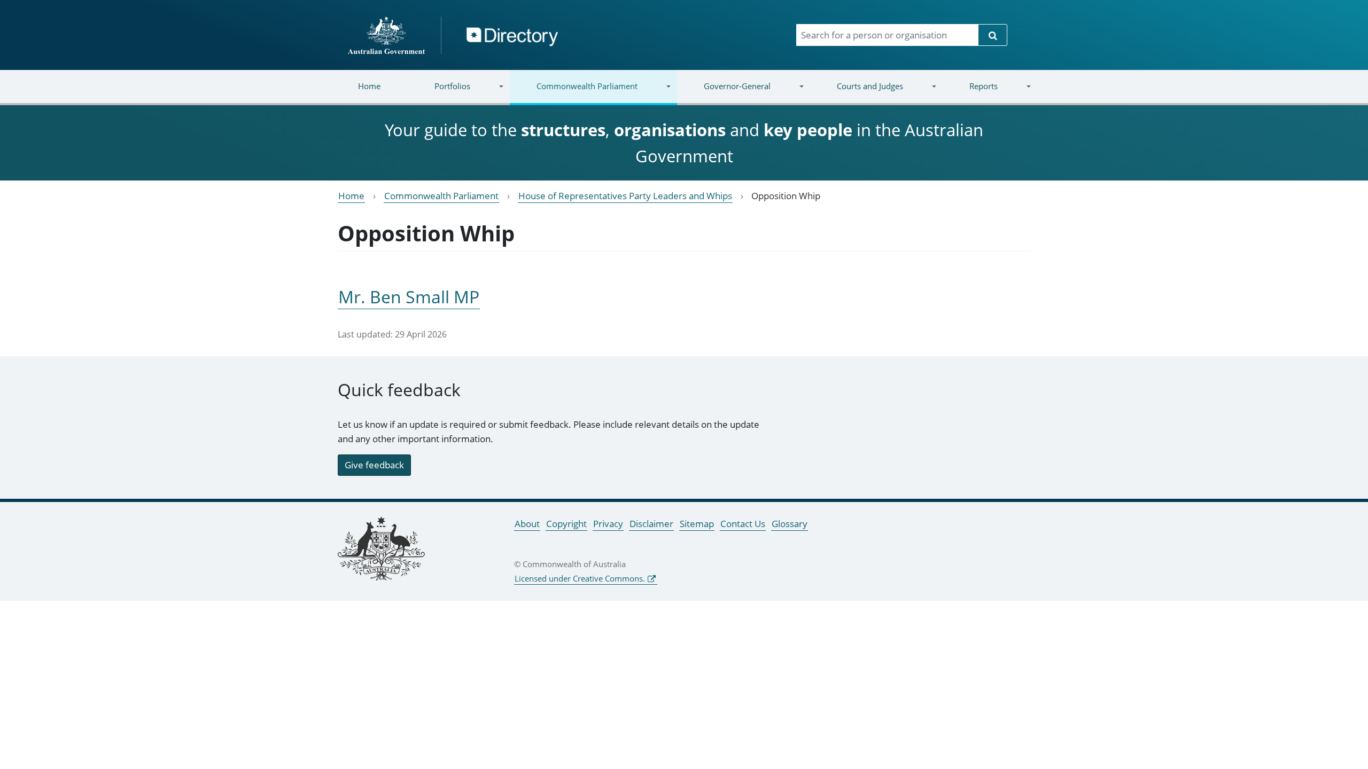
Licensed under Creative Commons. (580, 578)
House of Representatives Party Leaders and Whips (625, 196)
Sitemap (697, 523)
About (527, 523)
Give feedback (374, 465)
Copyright (566, 523)
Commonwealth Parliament (574, 93)
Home (369, 86)
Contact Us (742, 523)
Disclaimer (651, 523)
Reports (969, 93)
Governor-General (724, 93)
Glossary (789, 523)
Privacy (608, 523)
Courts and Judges (856, 93)
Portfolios (439, 93)
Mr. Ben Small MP (408, 296)
